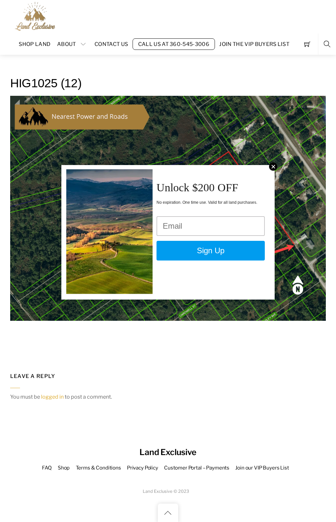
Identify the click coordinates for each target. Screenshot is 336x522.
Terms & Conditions (98, 468)
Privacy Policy (142, 468)
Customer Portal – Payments (196, 468)
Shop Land (35, 44)
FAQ (47, 468)
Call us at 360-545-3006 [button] (173, 44)
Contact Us (111, 44)
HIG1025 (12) (45, 83)
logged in (52, 397)
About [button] (66, 44)
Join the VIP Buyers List (254, 44)
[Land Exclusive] (33, 16)
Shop (64, 468)
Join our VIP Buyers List (262, 468)
